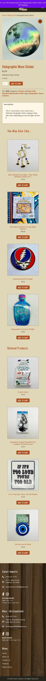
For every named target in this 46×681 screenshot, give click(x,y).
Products (5, 663)
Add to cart (16, 83)
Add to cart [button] (23, 185)
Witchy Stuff (11, 15)
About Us (5, 657)
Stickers (21, 91)
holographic (33, 93)
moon (41, 93)
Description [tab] (8, 104)
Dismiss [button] (25, 5)
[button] (40, 21)
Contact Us (6, 660)
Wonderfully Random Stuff (12, 93)
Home (4, 15)
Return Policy (7, 667)
